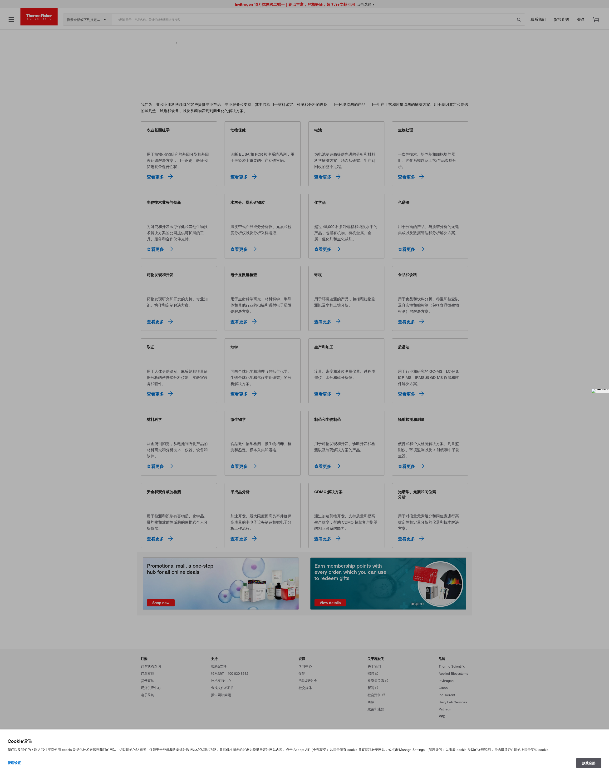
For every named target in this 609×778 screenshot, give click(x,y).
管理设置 (14, 763)
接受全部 (588, 763)
